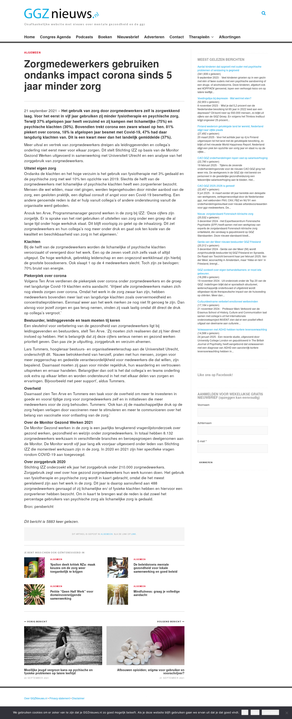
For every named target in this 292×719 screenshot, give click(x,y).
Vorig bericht (37, 621)
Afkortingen (229, 37)
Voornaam (203, 404)
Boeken (105, 37)
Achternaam (205, 423)
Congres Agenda (55, 37)
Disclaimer (78, 698)
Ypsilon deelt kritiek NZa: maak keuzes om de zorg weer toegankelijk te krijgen (72, 568)
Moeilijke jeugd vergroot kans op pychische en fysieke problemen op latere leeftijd (58, 671)
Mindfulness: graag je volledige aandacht (157, 593)
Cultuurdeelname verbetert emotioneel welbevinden (228, 301)
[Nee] (287, 713)
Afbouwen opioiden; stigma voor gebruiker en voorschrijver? (150, 671)
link (133, 534)
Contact (177, 37)
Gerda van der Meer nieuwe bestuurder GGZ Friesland (229, 241)
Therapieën (199, 37)
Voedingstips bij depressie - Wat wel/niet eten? (224, 98)
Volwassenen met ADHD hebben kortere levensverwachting (232, 329)
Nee (255, 712)
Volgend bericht (169, 621)
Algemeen (32, 52)
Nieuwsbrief (128, 37)
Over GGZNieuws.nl (35, 698)
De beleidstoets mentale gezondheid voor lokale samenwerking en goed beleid (155, 568)
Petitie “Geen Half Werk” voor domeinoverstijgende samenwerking (71, 594)
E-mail (202, 441)
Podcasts (84, 37)
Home (29, 37)
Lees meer (270, 712)
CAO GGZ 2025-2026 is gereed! (216, 185)
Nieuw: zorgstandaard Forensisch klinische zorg (225, 213)
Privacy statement (59, 698)
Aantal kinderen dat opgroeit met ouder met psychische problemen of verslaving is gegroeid (229, 68)
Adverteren (154, 37)
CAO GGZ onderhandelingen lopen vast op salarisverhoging (233, 158)
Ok (245, 712)
